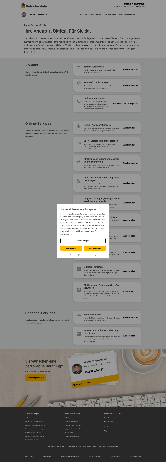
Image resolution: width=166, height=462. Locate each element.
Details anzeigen (83, 241)
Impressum (74, 255)
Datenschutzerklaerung (87, 255)
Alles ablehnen (71, 248)
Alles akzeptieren (95, 248)
